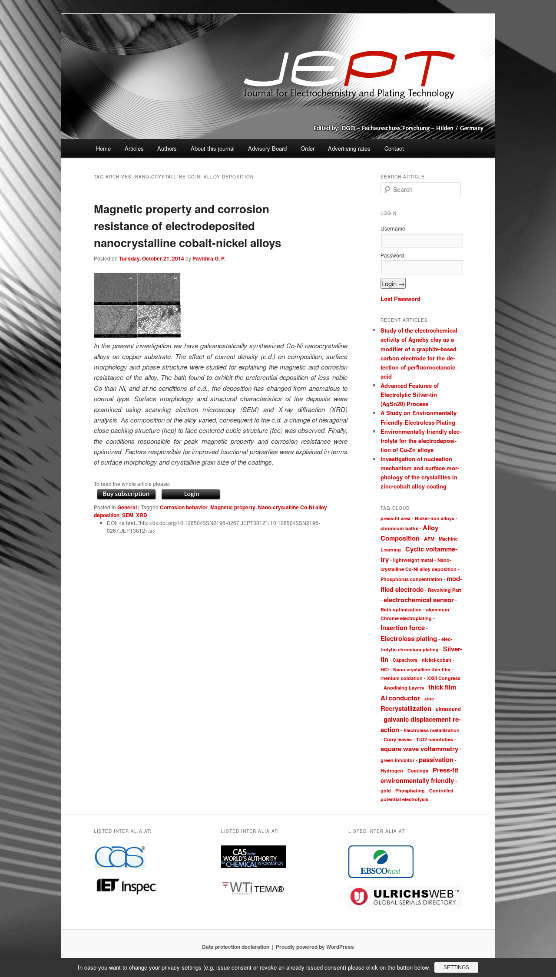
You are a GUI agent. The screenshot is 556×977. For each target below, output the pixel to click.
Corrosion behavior (184, 507)
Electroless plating (409, 638)
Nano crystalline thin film (421, 669)
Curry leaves (398, 739)
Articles (134, 148)
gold (386, 790)
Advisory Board (267, 148)
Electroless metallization (432, 730)
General (127, 507)
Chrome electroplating (406, 618)
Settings (456, 967)
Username (393, 228)
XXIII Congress (443, 678)
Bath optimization (401, 609)
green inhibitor (397, 760)
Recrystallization (406, 708)
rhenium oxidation (402, 678)
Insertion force (403, 627)
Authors (167, 148)
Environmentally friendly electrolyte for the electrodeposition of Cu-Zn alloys (421, 440)
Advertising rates (349, 148)
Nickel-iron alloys (434, 518)
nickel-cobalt (436, 660)
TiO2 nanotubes (434, 739)
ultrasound (448, 709)
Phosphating (410, 790)
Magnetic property (232, 507)
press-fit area (395, 518)
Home (103, 148)
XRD (141, 515)
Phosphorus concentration (411, 579)
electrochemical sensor (419, 599)
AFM (429, 538)
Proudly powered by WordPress (315, 947)
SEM (127, 515)
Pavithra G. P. (208, 258)
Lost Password (400, 298)
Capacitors (405, 660)
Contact (394, 148)
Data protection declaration (235, 947)
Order (307, 148)
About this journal (213, 148)
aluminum (437, 609)
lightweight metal (413, 560)
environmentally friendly (417, 780)
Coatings (417, 770)
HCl (385, 669)
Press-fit (445, 770)
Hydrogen (392, 770)
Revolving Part (444, 590)
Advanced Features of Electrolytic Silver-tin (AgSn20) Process (410, 394)
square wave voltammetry (419, 748)
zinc (429, 698)
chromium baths (399, 528)
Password (392, 255)
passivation (436, 759)
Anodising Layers (404, 687)
